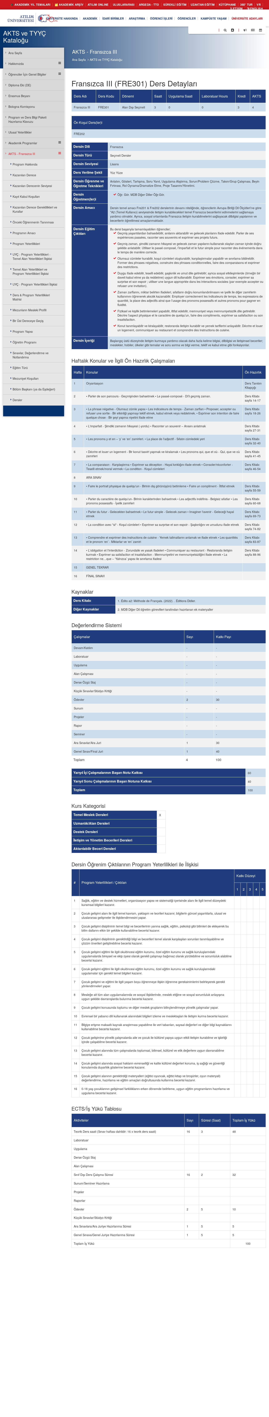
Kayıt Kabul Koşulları (26, 196)
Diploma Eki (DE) (19, 85)
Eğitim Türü (20, 368)
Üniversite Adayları (247, 18)
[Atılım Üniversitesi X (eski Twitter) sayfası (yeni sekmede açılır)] (197, 30)
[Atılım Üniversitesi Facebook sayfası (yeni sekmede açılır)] (192, 29)
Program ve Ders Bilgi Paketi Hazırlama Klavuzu (27, 119)
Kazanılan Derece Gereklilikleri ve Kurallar (35, 209)
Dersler (17, 400)
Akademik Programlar (22, 143)
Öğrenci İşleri (161, 18)
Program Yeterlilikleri (26, 244)
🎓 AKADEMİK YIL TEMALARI (30, 5)
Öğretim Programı (24, 342)
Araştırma (137, 18)
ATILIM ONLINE (98, 5)
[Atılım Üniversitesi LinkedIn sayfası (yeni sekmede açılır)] (202, 29)
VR (259, 5)
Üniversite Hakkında (62, 18)
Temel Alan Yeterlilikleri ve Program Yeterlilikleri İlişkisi (31, 271)
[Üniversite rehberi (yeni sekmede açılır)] (232, 30)
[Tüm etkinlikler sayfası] (260, 30)
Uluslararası (124, 5)
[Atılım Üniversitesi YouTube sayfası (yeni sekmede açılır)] (213, 29)
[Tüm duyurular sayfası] (245, 30)
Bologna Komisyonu (21, 106)
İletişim (236, 9)
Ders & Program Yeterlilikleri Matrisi (31, 297)
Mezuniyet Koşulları (25, 378)
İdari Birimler (113, 18)
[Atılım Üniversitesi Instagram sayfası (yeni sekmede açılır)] (208, 29)
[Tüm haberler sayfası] (253, 30)
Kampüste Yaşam (214, 18)
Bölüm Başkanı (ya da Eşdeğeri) (34, 389)
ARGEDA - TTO (149, 5)
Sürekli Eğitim (175, 5)
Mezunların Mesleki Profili (29, 310)
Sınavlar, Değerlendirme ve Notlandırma (31, 355)
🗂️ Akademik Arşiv (69, 5)
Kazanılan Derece (24, 175)
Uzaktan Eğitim (203, 5)
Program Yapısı (23, 331)
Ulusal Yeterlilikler (20, 132)
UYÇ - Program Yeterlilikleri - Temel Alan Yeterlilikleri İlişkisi (32, 256)
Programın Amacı (24, 233)
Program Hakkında (25, 164)
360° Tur (246, 5)
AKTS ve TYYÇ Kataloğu (106, 59)
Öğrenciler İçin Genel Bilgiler (27, 74)
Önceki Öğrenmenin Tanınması (33, 222)
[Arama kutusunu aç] (225, 30)
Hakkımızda (16, 63)
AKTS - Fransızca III (21, 154)
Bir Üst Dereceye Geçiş (28, 321)
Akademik (90, 18)
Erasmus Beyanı (19, 96)
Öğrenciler (187, 18)
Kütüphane (227, 5)
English (256, 9)
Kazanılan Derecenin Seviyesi (32, 186)
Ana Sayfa (79, 59)
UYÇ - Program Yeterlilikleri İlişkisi (35, 284)
